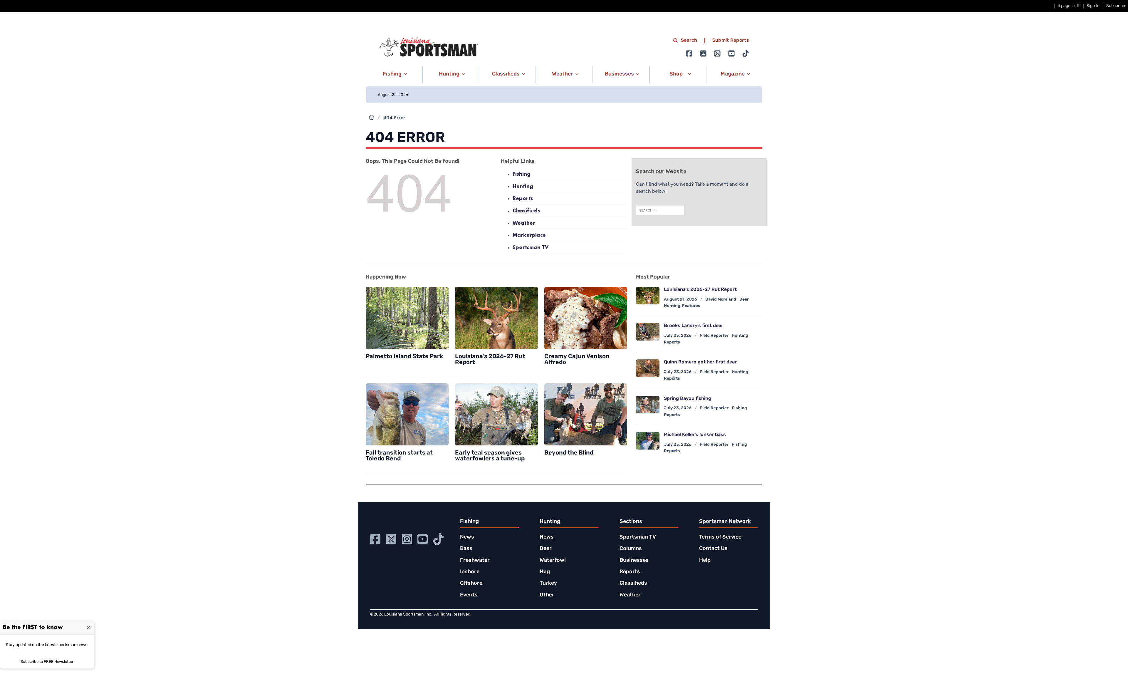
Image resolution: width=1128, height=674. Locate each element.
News (467, 537)
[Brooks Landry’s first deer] (647, 332)
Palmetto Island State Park (404, 357)
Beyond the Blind (568, 453)
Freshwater (475, 560)
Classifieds (526, 211)
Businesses (634, 560)
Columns (631, 548)
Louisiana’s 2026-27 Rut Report (490, 359)
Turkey (548, 583)
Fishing (522, 174)
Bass (466, 548)
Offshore (471, 583)
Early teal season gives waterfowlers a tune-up (490, 456)
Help (705, 560)
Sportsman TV (530, 247)
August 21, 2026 (680, 299)
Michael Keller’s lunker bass (695, 434)
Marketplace (529, 235)
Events (469, 595)
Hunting (523, 186)
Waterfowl (553, 560)
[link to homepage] (428, 47)
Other (547, 595)
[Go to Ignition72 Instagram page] (717, 53)
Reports (523, 198)
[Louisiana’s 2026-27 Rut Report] (496, 318)
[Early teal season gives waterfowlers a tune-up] (496, 414)
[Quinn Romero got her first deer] (647, 368)
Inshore (469, 572)
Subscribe (1115, 6)
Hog (545, 572)
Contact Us (713, 548)
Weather (524, 223)
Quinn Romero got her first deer (700, 362)
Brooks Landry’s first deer (693, 325)
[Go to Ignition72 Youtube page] (731, 53)
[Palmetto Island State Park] (407, 318)
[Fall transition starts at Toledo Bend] (407, 414)
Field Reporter (714, 335)
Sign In (1093, 6)
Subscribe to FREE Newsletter (47, 662)
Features (691, 306)
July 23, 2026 (677, 335)
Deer (546, 548)
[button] (393, 74)
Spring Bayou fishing (687, 398)
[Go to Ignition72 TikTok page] (745, 53)
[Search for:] (660, 210)
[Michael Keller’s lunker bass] (647, 441)
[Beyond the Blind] (585, 414)
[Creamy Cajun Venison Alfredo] (585, 318)
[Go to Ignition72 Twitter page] (703, 53)
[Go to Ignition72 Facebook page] (689, 53)
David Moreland (720, 299)
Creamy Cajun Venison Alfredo (577, 359)
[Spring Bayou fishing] (647, 404)
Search (689, 40)
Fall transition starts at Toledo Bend (399, 456)
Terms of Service (720, 537)
